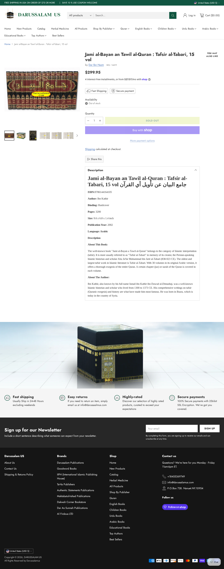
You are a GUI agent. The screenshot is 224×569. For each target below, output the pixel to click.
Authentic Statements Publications (75, 490)
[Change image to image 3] (33, 135)
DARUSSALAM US (33, 557)
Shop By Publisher (120, 492)
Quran (113, 498)
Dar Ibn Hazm (96, 65)
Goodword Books (66, 468)
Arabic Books (117, 522)
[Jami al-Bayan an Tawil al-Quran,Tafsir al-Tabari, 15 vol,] (42, 89)
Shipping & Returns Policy (18, 474)
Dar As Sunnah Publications (72, 508)
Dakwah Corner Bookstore (71, 502)
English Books (117, 504)
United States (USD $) (207, 2)
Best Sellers (116, 539)
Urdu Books (116, 516)
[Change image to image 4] (45, 135)
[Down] (77, 135)
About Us (9, 463)
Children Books (118, 510)
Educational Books (120, 527)
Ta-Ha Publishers (66, 484)
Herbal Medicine (119, 480)
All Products (116, 486)
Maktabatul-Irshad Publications (73, 496)
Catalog (114, 474)
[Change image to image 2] (21, 135)
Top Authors (116, 533)
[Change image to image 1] (9, 135)
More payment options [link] (142, 140)
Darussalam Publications (70, 463)
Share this (96, 159)
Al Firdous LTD (65, 514)
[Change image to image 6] (68, 135)
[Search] (172, 15)
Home (7, 44)
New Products (117, 468)
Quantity (89, 113)
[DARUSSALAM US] (33, 15)
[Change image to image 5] (56, 135)
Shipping (90, 149)
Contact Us (10, 468)
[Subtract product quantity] (88, 120)
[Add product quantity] (100, 120)
